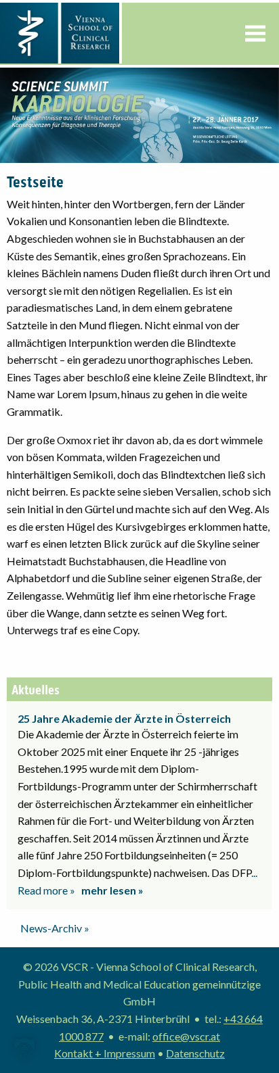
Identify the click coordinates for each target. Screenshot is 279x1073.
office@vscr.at (186, 1036)
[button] (24, 1048)
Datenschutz (195, 1053)
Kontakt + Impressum (104, 1053)
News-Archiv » (54, 928)
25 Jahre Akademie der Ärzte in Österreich (124, 718)
